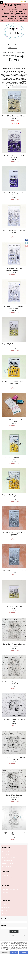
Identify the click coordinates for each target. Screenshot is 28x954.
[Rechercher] (18, 47)
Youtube (5, 914)
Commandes (5, 892)
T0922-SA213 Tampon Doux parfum (14, 534)
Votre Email (5, 919)
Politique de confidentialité (11, 949)
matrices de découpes (11, 82)
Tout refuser (14, 952)
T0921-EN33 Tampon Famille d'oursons (14, 645)
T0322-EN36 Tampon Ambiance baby (14, 345)
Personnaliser (5, 952)
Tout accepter (23, 952)
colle (22, 82)
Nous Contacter (6, 866)
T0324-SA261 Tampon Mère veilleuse (14, 194)
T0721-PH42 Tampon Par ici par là (14, 720)
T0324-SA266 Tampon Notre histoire (14, 156)
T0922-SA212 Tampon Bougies (14, 570)
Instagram (6, 907)
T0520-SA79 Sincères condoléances (14, 420)
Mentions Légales (6, 854)
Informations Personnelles (9, 889)
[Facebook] (26, 240)
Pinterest (5, 910)
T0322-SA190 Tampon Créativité (14, 607)
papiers (24, 81)
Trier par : (8, 87)
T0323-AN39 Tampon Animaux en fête (14, 496)
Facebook (5, 904)
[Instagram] (26, 243)
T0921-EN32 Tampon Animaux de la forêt (14, 683)
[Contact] (26, 246)
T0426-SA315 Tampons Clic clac (14, 116)
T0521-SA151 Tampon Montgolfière (14, 796)
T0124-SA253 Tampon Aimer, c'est (14, 232)
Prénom (3, 925)
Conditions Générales (8, 857)
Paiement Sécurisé (7, 863)
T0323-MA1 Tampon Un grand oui (14, 458)
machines (7, 83)
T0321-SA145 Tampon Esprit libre (14, 834)
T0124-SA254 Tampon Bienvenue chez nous (14, 269)
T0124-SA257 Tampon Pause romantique (14, 307)
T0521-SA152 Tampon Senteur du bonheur (14, 758)
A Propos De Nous (6, 860)
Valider (14, 931)
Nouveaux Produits (7, 878)
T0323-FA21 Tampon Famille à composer (14, 383)
